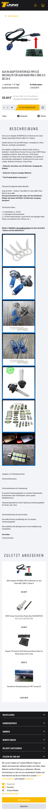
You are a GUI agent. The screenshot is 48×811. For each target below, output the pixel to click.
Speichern (24, 806)
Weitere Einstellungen (10, 793)
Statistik (10, 787)
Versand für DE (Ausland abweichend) (26, 99)
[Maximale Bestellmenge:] (12, 107)
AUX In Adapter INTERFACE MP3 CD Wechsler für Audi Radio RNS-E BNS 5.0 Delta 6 (24, 581)
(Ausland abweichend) (10, 87)
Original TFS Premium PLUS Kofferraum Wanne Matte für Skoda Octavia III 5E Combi (24, 652)
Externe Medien (13, 790)
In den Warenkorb (27, 107)
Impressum (29, 778)
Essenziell (10, 784)
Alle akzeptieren (24, 800)
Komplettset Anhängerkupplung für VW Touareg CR (24, 686)
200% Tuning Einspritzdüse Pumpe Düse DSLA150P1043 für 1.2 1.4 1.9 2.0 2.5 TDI (24, 617)
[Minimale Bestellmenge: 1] (4, 107)
